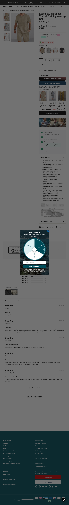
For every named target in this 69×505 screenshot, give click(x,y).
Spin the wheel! (34, 266)
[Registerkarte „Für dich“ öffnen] (64, 500)
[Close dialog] (48, 231)
